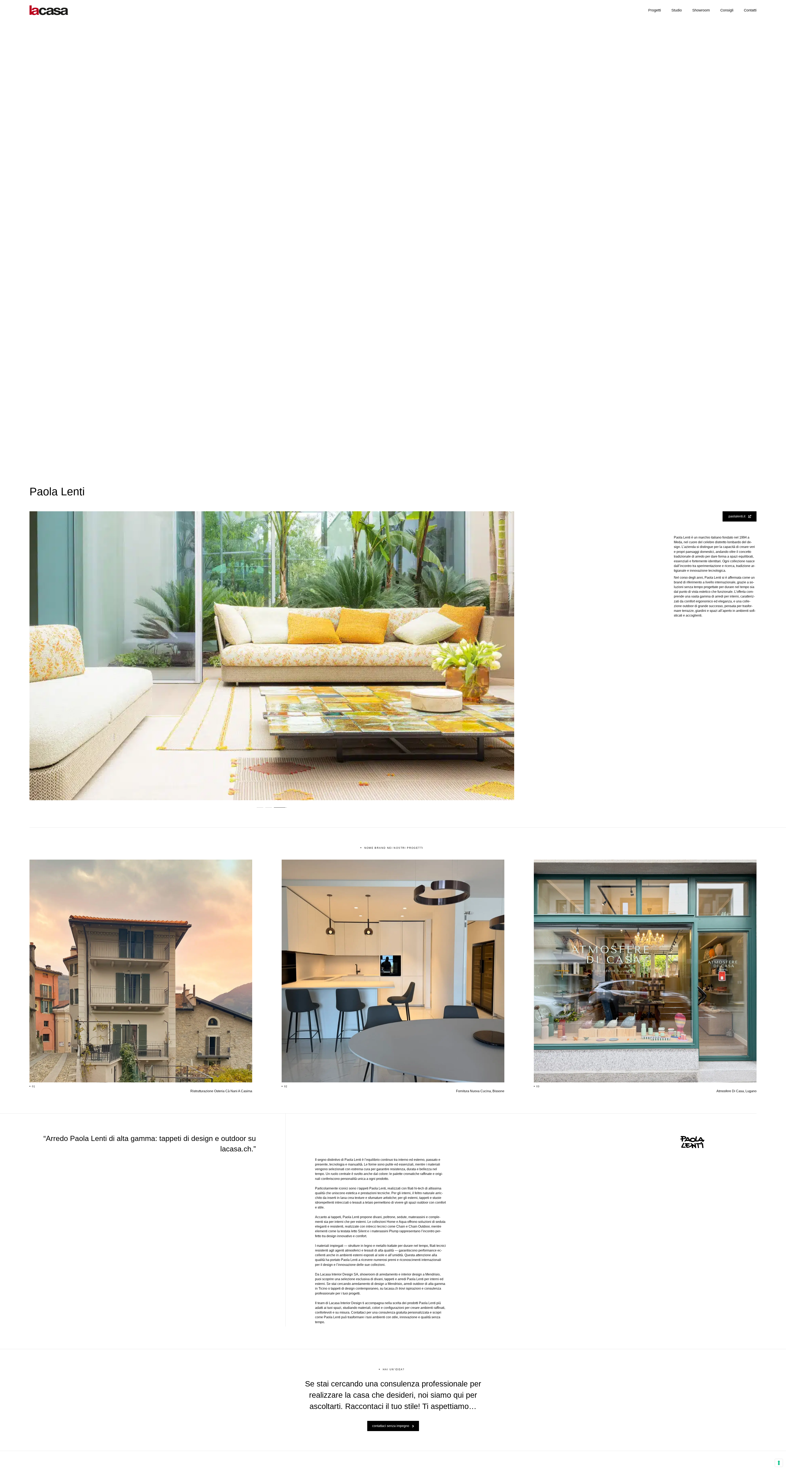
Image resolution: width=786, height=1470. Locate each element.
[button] (260, 807)
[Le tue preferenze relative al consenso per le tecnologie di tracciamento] (779, 1463)
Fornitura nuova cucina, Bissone (480, 1091)
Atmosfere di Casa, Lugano (736, 1091)
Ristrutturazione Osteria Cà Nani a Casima (221, 1091)
